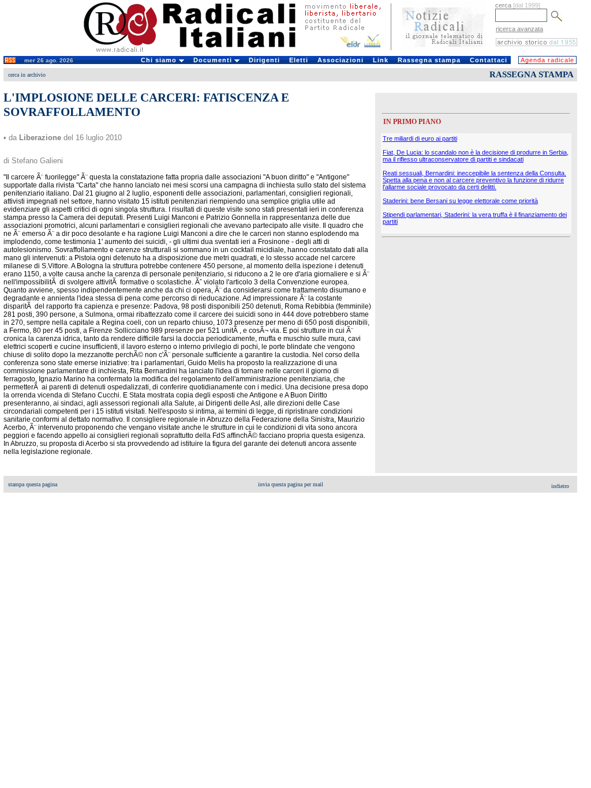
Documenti (213, 60)
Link (380, 60)
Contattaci (488, 60)
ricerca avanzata (519, 28)
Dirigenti (264, 60)
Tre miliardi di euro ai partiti (420, 138)
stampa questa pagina (32, 484)
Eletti (298, 60)
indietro (560, 486)
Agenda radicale (547, 60)
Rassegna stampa (429, 60)
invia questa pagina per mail (290, 484)
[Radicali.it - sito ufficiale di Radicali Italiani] (197, 51)
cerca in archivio (27, 75)
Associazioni (340, 60)
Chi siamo (160, 60)
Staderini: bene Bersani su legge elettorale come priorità (460, 200)
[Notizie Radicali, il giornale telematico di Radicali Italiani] (444, 50)
